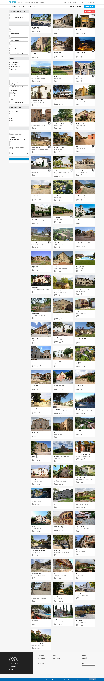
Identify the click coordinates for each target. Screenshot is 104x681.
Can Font (78, 77)
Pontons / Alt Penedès (80, 431)
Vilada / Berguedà (79, 387)
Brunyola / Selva (79, 78)
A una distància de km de (17, 139)
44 (34, 105)
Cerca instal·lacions (19, 17)
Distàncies (12, 137)
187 (57, 578)
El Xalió (78, 409)
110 (35, 31)
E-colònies (21, 6)
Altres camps (14, 117)
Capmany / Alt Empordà (36, 197)
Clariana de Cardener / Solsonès (60, 316)
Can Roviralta (79, 171)
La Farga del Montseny (82, 100)
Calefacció (13, 118)
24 (62, 56)
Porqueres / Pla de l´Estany (59, 527)
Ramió (77, 311)
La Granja (34, 408)
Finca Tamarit (35, 500)
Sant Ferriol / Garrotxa (36, 528)
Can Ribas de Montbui (38, 644)
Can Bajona (57, 409)
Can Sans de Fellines (60, 124)
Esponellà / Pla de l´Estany (37, 363)
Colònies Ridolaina (36, 77)
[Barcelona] (18, 141)
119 (35, 81)
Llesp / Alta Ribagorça (80, 291)
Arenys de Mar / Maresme (36, 621)
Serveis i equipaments (15, 107)
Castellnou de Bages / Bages (82, 243)
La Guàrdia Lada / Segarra (59, 244)
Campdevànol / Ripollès (58, 504)
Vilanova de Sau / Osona (36, 481)
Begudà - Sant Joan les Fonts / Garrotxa (39, 149)
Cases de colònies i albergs (76, 6)
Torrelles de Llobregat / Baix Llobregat (39, 220)
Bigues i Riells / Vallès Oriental (38, 645)
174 (35, 531)
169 (79, 459)
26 (62, 318)
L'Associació (13, 6)
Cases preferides (90, 11)
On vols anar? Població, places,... (17, 11)
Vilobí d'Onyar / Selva (80, 363)
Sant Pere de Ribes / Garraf (59, 31)
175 (79, 33)
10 (62, 104)
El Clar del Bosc (58, 526)
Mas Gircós (34, 527)
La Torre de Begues (59, 147)
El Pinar (33, 53)
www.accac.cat (14, 666)
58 (78, 315)
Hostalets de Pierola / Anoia (81, 172)
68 (78, 294)
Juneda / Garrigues (58, 101)
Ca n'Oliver (57, 217)
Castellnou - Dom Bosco (83, 242)
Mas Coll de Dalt (36, 573)
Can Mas (34, 219)
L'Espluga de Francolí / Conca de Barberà (84, 479)
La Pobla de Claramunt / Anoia (37, 102)
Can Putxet (57, 620)
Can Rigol (56, 337)
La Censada (57, 550)
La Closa (78, 503)
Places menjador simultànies (16, 40)
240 (35, 412)
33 (62, 222)
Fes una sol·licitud (89, 6)
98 (78, 434)
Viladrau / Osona (57, 78)
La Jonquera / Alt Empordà (81, 197)
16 (62, 530)
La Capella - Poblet (81, 478)
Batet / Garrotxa (34, 267)
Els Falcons (79, 550)
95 (78, 81)
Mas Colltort (35, 314)
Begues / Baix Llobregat (59, 149)
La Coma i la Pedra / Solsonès (60, 575)
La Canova (34, 266)
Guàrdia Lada (57, 243)
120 (57, 222)
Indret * (11, 132)
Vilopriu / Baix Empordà (80, 148)
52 (56, 152)
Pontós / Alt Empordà (58, 219)
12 (83, 56)
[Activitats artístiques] (18, 82)
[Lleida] (18, 145)
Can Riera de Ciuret (81, 338)
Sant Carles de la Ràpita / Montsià (83, 456)
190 (35, 648)
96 (56, 461)
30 (84, 459)
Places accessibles (14, 33)
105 (35, 199)
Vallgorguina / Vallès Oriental (60, 363)
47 (84, 413)
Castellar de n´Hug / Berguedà (82, 504)
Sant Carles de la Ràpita (83, 454)
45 (40, 199)
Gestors (54, 660)
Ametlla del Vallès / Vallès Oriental (61, 268)
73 (34, 389)
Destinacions (12, 151)
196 (35, 504)
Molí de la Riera (80, 52)
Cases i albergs (41, 663)
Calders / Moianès (79, 575)
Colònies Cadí (80, 527)
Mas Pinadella (35, 147)
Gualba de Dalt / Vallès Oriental (82, 31)
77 (34, 270)
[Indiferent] (18, 81)
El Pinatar (78, 29)
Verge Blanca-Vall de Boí (83, 290)
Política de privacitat (86, 657)
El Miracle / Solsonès (35, 457)
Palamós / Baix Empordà (59, 54)
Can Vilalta (34, 432)
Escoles (54, 655)
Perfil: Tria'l (67, 2)
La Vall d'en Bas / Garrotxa (37, 244)
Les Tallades (35, 480)
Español (83, 663)
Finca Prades (57, 597)
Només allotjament (15, 66)
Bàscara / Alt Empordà (80, 125)
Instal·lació (12, 24)
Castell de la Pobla (36, 101)
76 (56, 295)
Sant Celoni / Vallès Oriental (59, 621)
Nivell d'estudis (13, 90)
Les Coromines (58, 503)
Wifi (12, 120)
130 (57, 104)
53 (62, 484)
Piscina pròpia (14, 111)
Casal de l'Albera (80, 195)
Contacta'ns (84, 658)
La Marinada (35, 27)
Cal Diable (78, 430)
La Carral (34, 456)
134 (57, 56)
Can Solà (78, 362)
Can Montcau (35, 597)
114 (57, 271)
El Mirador (56, 574)
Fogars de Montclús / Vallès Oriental (83, 101)
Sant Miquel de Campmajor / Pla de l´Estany (85, 410)
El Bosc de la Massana (38, 550)
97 (56, 437)
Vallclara (78, 593)
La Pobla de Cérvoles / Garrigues (38, 125)
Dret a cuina (14, 68)
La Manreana (57, 100)
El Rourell (34, 243)
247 (35, 460)
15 (61, 624)
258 (79, 223)
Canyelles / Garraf (35, 54)
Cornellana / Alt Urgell (80, 551)
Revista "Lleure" (41, 660)
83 (78, 128)
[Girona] (18, 142)
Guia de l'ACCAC (31, 6)
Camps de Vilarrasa (81, 385)
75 (78, 104)
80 (56, 33)
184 (35, 484)
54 (56, 81)
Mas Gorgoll (57, 52)
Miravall (56, 433)
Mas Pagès (34, 287)
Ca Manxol (34, 338)
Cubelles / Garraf (35, 172)
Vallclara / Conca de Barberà (82, 595)
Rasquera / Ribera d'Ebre (36, 340)
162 (79, 413)
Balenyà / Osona (79, 268)
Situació (11, 128)
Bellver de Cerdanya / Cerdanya (38, 78)
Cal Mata (56, 171)
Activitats (11, 75)
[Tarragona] (18, 144)
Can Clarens (57, 361)
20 (61, 200)
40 (62, 389)
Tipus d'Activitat (13, 79)
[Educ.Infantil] (18, 93)
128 (35, 247)
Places (11, 27)
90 (34, 223)
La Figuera (57, 480)
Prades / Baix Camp (58, 598)
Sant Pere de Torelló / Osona (82, 54)
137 (35, 292)
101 (35, 342)
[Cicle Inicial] (18, 94)
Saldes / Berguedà (35, 387)
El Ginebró (79, 147)
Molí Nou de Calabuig (82, 124)
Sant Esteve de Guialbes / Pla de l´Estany (40, 289)
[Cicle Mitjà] (18, 96)
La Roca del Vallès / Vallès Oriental (38, 598)
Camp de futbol (14, 113)
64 (78, 199)
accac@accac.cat (15, 665)
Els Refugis (79, 621)
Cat (75, 2)
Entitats (54, 657)
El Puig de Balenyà (81, 267)
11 (84, 507)
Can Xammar (57, 267)
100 (57, 341)
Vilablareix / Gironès (35, 552)
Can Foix (34, 171)
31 (39, 270)
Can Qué (34, 361)
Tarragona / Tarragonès (36, 501)
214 (57, 413)
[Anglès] (18, 83)
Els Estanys (34, 195)
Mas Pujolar (57, 77)
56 (34, 318)
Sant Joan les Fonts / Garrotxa (60, 292)
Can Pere (56, 29)
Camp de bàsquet (15, 115)
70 (34, 624)
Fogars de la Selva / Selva (81, 313)
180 (35, 57)
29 (61, 152)
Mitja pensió (14, 64)
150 (79, 151)
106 (57, 484)
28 (84, 33)
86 (56, 247)
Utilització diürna (15, 70)
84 (78, 56)
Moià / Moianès (34, 433)
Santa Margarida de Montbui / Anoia (61, 552)
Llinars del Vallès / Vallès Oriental (83, 220)
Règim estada (12, 58)
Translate (92, 666)
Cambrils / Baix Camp (36, 28)
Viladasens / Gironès (58, 125)
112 (35, 128)
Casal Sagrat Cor (58, 196)
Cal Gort (33, 124)
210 (79, 482)
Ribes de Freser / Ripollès (59, 387)
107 (57, 389)
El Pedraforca (35, 385)
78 (56, 365)
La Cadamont (57, 290)
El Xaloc (78, 574)
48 (34, 555)
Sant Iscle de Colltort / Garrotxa (38, 315)
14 (40, 247)
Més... (10, 123)
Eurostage (34, 620)
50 (34, 152)
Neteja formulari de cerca (19, 161)
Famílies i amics (56, 658)
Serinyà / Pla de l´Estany (81, 622)
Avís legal (84, 655)
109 (57, 128)
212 (79, 578)
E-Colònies (40, 657)
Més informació (85, 679)
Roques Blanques (59, 385)
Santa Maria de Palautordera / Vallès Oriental (40, 410)
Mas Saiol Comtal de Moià (61, 457)
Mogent (78, 219)
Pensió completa (15, 62)
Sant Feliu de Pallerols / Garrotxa (38, 575)
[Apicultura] (18, 84)
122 (35, 365)
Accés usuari (91, 2)
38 (83, 199)
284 (57, 601)
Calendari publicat (15, 47)
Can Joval (56, 314)
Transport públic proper (16, 48)
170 (79, 366)
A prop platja (14, 50)
